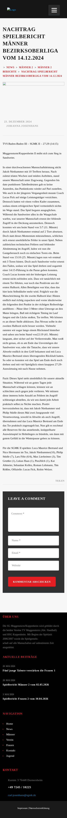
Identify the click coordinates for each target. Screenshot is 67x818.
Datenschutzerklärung (39, 808)
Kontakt (10, 750)
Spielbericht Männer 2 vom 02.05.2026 (26, 684)
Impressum (23, 808)
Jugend (10, 755)
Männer (10, 734)
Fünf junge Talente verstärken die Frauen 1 (29, 670)
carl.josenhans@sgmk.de (22, 795)
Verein (9, 739)
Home (9, 723)
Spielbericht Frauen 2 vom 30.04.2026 (25, 698)
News (9, 729)
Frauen (10, 745)
